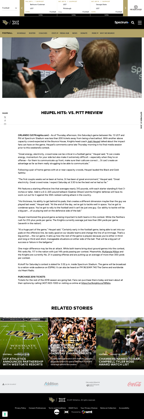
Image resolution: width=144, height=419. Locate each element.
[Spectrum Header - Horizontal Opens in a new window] (122, 22)
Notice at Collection (108, 408)
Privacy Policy (20, 408)
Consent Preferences (37, 408)
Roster (32, 33)
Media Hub (65, 33)
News (74, 33)
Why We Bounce (108, 33)
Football (7, 354)
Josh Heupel (93, 141)
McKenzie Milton (110, 251)
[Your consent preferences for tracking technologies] (5, 414)
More (94, 33)
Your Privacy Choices (89, 408)
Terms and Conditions (57, 408)
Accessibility (124, 408)
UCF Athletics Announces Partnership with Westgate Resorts (23, 362)
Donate (84, 33)
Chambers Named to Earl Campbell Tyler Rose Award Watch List (120, 362)
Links (41, 15)
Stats (54, 33)
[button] (22, 8)
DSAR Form (73, 408)
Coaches (43, 33)
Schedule (21, 33)
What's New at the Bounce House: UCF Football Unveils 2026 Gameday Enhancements (71, 349)
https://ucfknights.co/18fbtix (96, 283)
